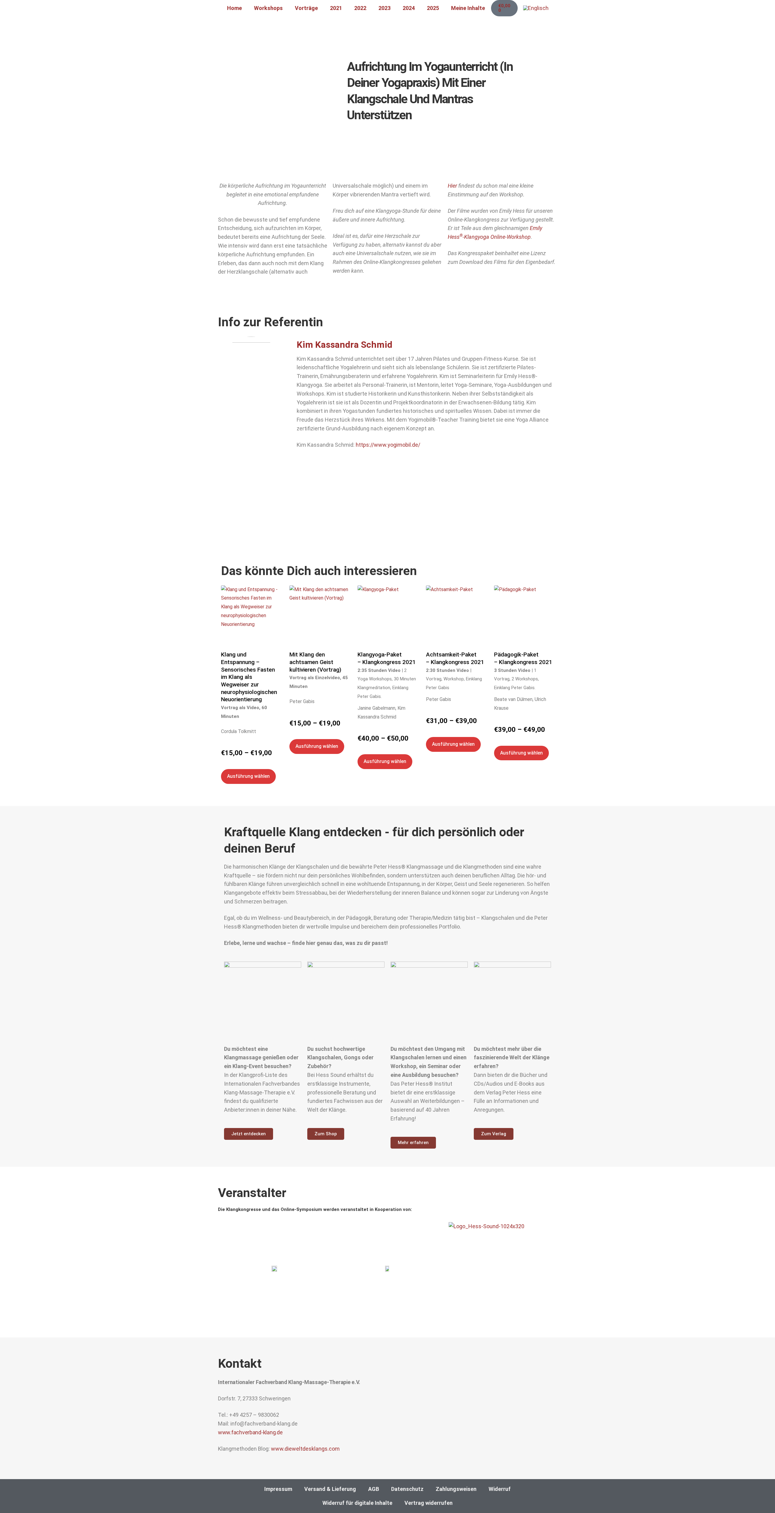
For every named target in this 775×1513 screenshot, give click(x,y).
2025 (433, 8)
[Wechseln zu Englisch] (536, 8)
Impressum (278, 1489)
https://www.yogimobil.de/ (388, 445)
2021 (336, 8)
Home (234, 8)
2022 (360, 8)
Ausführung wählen (248, 776)
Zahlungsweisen (456, 1489)
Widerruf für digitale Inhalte (357, 1503)
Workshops (268, 8)
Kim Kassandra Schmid (344, 344)
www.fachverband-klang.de (250, 1432)
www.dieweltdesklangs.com (305, 1449)
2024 (409, 8)
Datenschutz (407, 1489)
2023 (384, 8)
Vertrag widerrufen (428, 1503)
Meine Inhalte (468, 8)
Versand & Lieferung (330, 1489)
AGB (373, 1489)
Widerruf (500, 1489)
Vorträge (306, 8)
